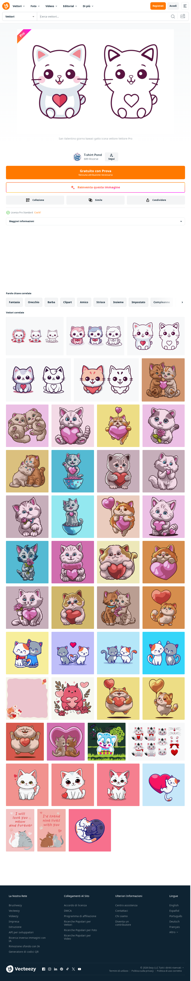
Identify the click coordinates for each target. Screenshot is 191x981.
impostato (138, 302)
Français (172, 927)
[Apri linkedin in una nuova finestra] (55, 968)
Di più (86, 6)
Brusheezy (14, 905)
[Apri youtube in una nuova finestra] (79, 968)
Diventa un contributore (121, 923)
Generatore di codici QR (23, 951)
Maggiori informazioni (21, 221)
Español (172, 910)
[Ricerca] (170, 16)
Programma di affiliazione (79, 916)
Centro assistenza (124, 905)
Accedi (170, 5)
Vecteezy (13, 910)
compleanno (162, 302)
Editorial (68, 6)
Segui (110, 158)
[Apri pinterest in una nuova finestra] (61, 968)
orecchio (33, 302)
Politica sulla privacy (140, 970)
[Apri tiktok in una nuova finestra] (67, 968)
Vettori (17, 6)
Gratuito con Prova (94, 172)
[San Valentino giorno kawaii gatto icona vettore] (35, 336)
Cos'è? (37, 212)
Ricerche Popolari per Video (76, 940)
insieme (118, 302)
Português (173, 916)
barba (51, 302)
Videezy (13, 916)
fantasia (14, 302)
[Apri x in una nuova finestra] (73, 968)
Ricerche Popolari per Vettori (76, 923)
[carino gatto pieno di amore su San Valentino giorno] (27, 785)
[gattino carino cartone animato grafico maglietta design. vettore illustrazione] (107, 742)
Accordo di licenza (74, 905)
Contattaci (119, 910)
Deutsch (172, 921)
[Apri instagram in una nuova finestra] (49, 968)
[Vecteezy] (6, 6)
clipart (67, 302)
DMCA (67, 910)
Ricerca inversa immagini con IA (24, 939)
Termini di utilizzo (116, 970)
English (171, 905)
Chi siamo (119, 916)
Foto (34, 6)
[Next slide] (176, 302)
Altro (170, 932)
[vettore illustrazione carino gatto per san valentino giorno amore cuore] (72, 698)
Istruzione (14, 927)
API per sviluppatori (20, 932)
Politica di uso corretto (166, 970)
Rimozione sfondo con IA (23, 946)
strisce (100, 302)
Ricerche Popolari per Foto (76, 931)
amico (84, 302)
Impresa (13, 921)
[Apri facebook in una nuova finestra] (43, 968)
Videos (50, 6)
